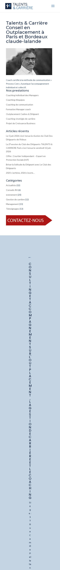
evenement (11, 194)
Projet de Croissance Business (20, 123)
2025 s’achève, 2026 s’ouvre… (20, 172)
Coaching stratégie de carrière (20, 118)
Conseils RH (12, 190)
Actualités (11, 185)
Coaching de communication (19, 104)
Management (12, 204)
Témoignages (12, 208)
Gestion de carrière (15, 199)
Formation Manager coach (18, 109)
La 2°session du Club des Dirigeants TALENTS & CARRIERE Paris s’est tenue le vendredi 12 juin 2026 (29, 148)
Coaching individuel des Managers (22, 95)
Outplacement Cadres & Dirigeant (22, 114)
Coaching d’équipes (15, 100)
